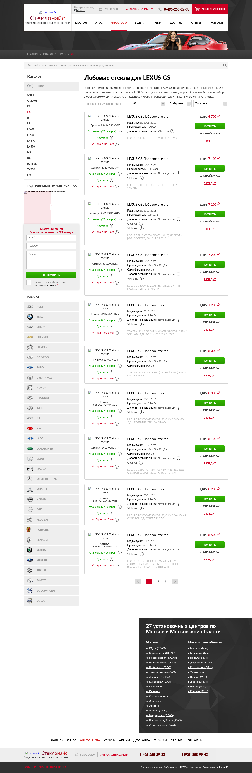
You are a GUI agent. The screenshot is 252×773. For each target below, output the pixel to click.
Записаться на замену (139, 9)
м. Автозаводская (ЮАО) (161, 724)
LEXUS (62, 54)
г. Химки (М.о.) (197, 672)
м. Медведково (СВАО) (160, 715)
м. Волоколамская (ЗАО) (161, 662)
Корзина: (213, 8)
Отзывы (196, 22)
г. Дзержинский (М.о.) (201, 662)
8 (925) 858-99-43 (195, 754)
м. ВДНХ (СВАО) (156, 648)
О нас (99, 22)
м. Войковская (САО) (158, 667)
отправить (51, 275)
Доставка (176, 22)
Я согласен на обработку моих (49, 284)
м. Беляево (153, 691)
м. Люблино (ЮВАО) (158, 676)
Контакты (217, 22)
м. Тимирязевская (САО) (161, 672)
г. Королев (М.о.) (198, 691)
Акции (157, 22)
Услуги (140, 22)
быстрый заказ (209, 133)
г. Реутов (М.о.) (197, 686)
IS (28, 118)
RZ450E (32, 164)
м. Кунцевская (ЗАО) (158, 681)
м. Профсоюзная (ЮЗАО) (161, 657)
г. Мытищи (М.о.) (198, 648)
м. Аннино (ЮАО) (156, 710)
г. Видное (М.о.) (197, 676)
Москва (80, 10)
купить (210, 126)
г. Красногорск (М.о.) (200, 667)
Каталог (48, 54)
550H (30, 95)
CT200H (32, 101)
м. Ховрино (153, 705)
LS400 (30, 129)
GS (29, 112)
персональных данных (45, 285)
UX (29, 175)
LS (28, 123)
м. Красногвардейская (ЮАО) (164, 720)
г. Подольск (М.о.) (198, 657)
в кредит (210, 141)
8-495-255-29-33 (176, 9)
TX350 (31, 169)
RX (29, 158)
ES (28, 106)
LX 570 (31, 141)
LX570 (31, 146)
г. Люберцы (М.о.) (198, 681)
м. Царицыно (154, 686)
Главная (81, 22)
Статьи (176, 740)
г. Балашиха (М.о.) (199, 652)
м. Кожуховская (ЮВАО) (160, 652)
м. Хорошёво (154, 700)
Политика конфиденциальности (45, 767)
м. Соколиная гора (157, 696)
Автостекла (119, 22)
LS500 (30, 135)
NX (29, 152)
